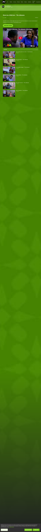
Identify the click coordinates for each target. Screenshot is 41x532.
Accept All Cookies (28, 529)
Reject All (36, 529)
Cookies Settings (4, 529)
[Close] (39, 525)
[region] (20, 527)
